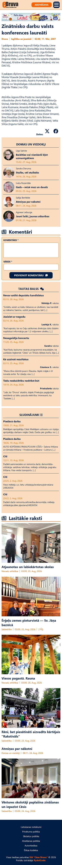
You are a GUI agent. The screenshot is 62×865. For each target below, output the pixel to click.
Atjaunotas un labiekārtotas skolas (28, 566)
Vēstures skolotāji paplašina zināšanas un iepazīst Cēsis (30, 804)
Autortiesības (31, 845)
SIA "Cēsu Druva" (38, 857)
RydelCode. (40, 860)
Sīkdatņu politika (31, 836)
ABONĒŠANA (41, 4)
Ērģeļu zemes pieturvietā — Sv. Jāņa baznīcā (29, 622)
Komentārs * (10, 240)
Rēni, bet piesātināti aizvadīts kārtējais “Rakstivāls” (31, 733)
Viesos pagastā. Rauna (18, 678)
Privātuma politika (31, 831)
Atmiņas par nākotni (17, 748)
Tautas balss (28, 289)
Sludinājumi (29, 415)
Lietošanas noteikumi (31, 826)
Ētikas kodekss (31, 850)
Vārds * (7, 261)
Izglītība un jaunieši (21, 38)
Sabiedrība (7, 629)
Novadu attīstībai (10, 571)
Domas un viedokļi (31, 144)
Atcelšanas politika (31, 840)
